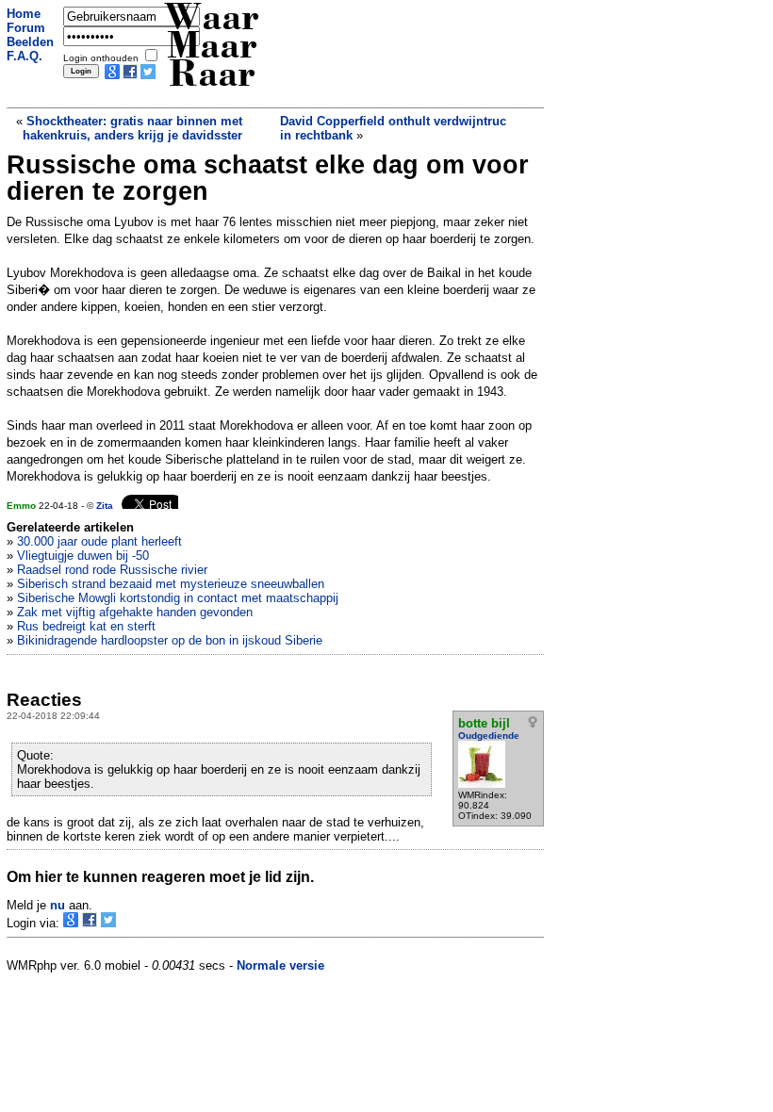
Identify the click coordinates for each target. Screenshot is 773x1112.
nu (57, 905)
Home (24, 14)
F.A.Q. (24, 56)
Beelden (30, 42)
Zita (104, 505)
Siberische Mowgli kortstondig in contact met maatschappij (177, 598)
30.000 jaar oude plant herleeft (99, 541)
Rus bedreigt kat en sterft (86, 626)
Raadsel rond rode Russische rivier (112, 570)
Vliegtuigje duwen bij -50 (83, 555)
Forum (26, 28)
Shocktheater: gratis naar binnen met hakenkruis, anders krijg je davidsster (132, 128)
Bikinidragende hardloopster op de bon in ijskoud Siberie (169, 640)
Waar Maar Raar (211, 48)
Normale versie (280, 965)
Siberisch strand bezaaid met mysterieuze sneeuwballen (170, 584)
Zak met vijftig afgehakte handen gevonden (135, 612)
